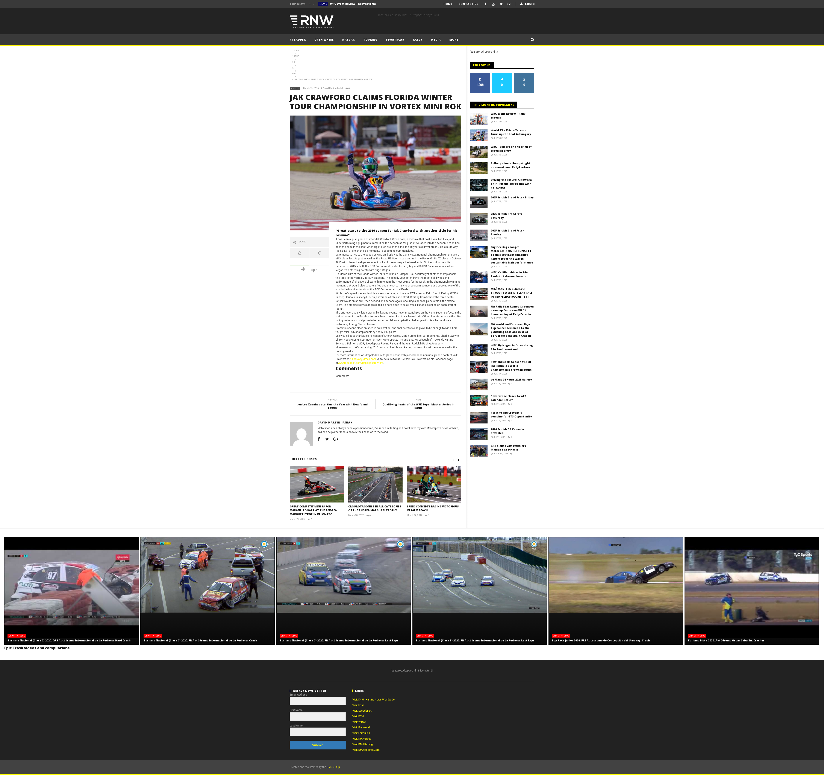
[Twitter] (501, 4)
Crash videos (17, 636)
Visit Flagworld (361, 727)
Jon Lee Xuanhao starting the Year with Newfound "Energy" (332, 404)
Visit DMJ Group (361, 738)
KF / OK (295, 88)
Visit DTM (358, 716)
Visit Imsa (358, 705)
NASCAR (348, 39)
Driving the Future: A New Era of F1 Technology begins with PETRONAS (511, 183)
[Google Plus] (509, 4)
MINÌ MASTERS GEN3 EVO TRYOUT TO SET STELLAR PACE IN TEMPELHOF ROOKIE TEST (512, 292)
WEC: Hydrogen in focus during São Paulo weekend (512, 347)
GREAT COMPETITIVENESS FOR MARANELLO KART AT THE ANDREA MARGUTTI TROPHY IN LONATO (313, 510)
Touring (370, 39)
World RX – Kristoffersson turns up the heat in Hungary (362, 4)
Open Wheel (324, 39)
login (530, 4)
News (323, 3)
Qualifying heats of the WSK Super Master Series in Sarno (418, 404)
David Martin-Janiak (333, 88)
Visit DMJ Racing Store (366, 749)
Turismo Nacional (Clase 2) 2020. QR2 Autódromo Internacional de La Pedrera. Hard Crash (69, 640)
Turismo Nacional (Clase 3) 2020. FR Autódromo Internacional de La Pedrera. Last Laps (475, 640)
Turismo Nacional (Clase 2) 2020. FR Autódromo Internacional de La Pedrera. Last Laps (339, 640)
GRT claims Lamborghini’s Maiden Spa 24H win (508, 447)
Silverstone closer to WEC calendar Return (508, 398)
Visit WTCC (359, 721)
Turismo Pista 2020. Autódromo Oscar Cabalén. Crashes (726, 640)
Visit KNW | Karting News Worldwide (373, 699)
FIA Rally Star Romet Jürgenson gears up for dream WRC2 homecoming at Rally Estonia (512, 310)
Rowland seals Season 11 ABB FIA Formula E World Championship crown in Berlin (511, 366)
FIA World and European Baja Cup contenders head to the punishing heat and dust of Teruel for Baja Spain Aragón (511, 330)
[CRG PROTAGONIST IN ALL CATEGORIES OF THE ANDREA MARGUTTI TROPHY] (375, 484)
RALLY (417, 39)
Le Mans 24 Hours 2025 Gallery (511, 379)
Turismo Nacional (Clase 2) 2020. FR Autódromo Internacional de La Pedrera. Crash (200, 640)
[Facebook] (485, 4)
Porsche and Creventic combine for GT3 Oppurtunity (511, 414)
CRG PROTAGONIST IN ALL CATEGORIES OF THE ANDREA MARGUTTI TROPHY (374, 508)
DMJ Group (333, 767)
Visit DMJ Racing (362, 744)
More (453, 39)
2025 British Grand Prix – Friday (512, 197)
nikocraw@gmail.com (363, 359)
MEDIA (436, 39)
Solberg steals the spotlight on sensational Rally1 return (510, 165)
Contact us (469, 4)
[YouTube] (493, 4)
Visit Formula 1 (361, 733)
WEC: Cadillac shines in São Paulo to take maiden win (509, 274)
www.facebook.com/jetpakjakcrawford (360, 362)
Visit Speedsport (362, 710)
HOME (448, 4)
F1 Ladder (298, 39)
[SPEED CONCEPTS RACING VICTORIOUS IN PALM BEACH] (434, 484)
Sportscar (395, 39)
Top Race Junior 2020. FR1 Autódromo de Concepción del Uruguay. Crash (601, 640)
